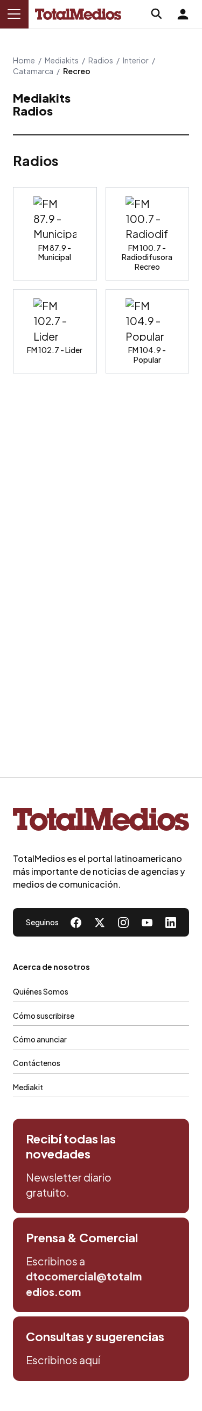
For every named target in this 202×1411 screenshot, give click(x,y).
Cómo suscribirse (43, 1015)
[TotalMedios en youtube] (147, 922)
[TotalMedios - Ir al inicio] (78, 14)
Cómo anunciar (40, 1039)
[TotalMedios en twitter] (99, 922)
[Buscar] (157, 14)
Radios (100, 60)
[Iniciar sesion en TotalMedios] (182, 14)
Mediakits (62, 60)
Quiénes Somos (40, 991)
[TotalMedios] (101, 822)
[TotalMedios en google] (123, 922)
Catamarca (33, 71)
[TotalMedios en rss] (170, 922)
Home (24, 60)
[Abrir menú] (14, 14)
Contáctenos (36, 1063)
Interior (136, 60)
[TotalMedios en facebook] (76, 922)
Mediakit (28, 1087)
